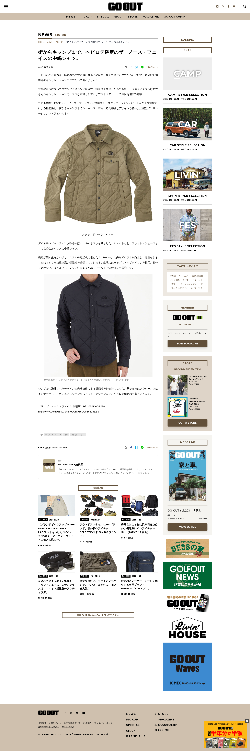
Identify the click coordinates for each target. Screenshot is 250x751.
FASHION (60, 35)
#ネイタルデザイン (179, 288)
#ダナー (174, 284)
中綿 (66, 435)
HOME (41, 42)
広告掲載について (72, 723)
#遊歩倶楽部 (197, 276)
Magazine (151, 16)
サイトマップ (68, 727)
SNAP (118, 16)
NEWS (49, 42)
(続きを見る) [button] (143, 473)
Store (133, 16)
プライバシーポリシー (104, 723)
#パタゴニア (197, 288)
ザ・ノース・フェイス (53, 435)
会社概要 (42, 723)
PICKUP (86, 16)
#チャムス (183, 276)
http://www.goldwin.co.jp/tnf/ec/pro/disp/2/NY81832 (67, 411)
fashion (59, 42)
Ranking (187, 13)
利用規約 (87, 723)
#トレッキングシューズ (192, 284)
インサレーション (77, 435)
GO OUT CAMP (174, 16)
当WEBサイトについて (48, 727)
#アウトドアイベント (193, 280)
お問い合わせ (55, 723)
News (70, 16)
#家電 (173, 276)
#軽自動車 (175, 280)
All (60, 13)
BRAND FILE (136, 736)
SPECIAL (103, 16)
